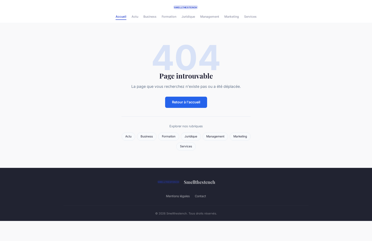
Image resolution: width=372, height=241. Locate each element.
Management (209, 16)
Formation (169, 16)
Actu (135, 16)
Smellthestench (199, 182)
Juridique (188, 16)
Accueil (121, 16)
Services (250, 16)
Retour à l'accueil (186, 102)
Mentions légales (178, 196)
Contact (200, 196)
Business (150, 16)
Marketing (231, 16)
